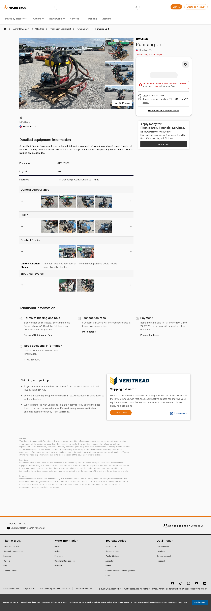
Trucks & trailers (112, 556)
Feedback (161, 561)
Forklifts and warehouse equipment (120, 571)
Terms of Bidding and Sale (38, 335)
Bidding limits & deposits (65, 561)
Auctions (37, 18)
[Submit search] (136, 7)
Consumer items (112, 551)
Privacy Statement (11, 588)
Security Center (10, 571)
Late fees (157, 326)
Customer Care (167, 86)
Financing (92, 18)
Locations (106, 18)
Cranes (109, 575)
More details (89, 332)
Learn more (180, 413)
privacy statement (168, 602)
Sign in (176, 7)
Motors (109, 566)
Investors (7, 556)
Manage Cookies (145, 602)
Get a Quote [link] (121, 412)
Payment (58, 566)
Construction (111, 546)
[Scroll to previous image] (22, 201)
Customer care (163, 546)
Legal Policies (29, 588)
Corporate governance (13, 551)
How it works (55, 18)
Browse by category (15, 18)
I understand (200, 602)
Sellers (57, 551)
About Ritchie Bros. (11, 546)
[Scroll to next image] (130, 201)
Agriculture (110, 561)
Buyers (57, 546)
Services (74, 18)
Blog (5, 566)
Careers (6, 561)
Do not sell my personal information (55, 588)
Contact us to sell (164, 556)
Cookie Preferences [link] (83, 588)
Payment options (149, 335)
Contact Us (197, 525)
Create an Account (196, 7)
